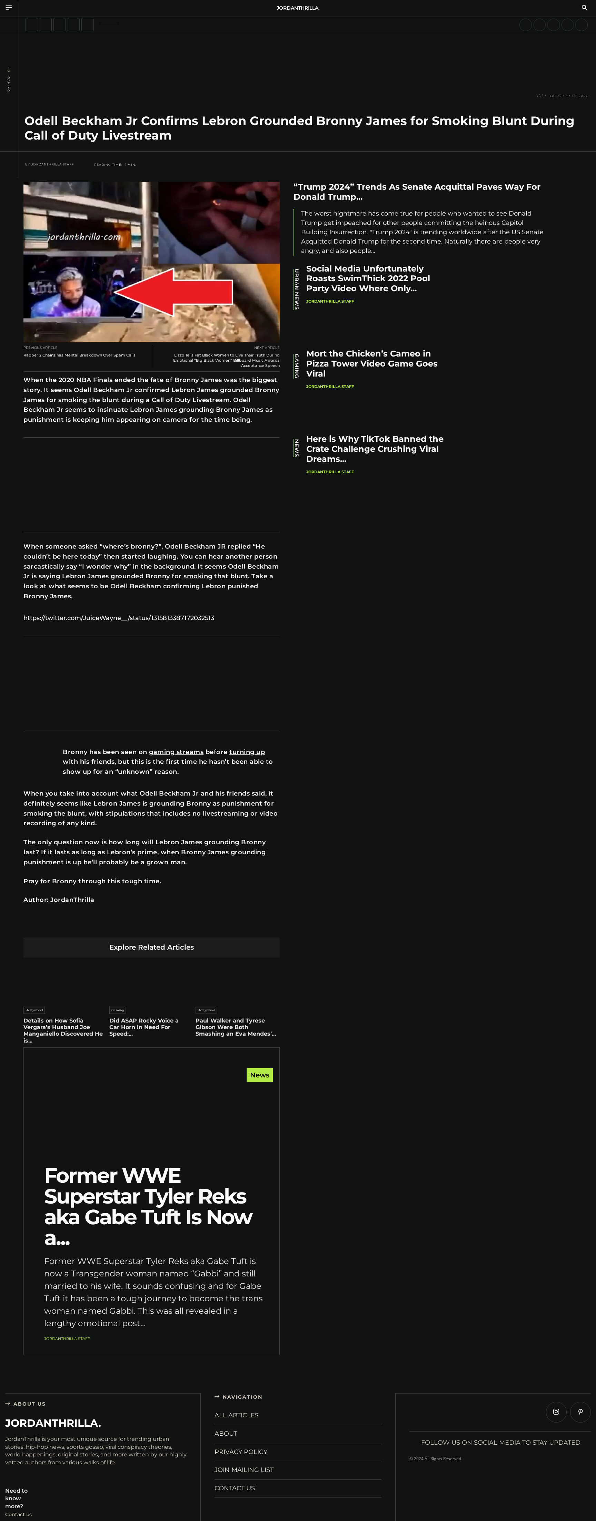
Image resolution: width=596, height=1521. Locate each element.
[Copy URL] (216, 926)
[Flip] (200, 926)
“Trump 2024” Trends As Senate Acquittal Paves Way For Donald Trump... (417, 192)
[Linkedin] (135, 926)
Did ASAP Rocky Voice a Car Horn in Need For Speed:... (144, 1027)
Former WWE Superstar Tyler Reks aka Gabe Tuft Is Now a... (148, 1206)
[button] (584, 8)
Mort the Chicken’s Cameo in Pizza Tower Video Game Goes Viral (372, 364)
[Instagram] (556, 1412)
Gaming (8, 84)
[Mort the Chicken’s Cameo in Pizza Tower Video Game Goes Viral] (508, 387)
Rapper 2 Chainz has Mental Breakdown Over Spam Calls (79, 355)
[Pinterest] (119, 926)
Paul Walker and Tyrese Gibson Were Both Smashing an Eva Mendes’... (236, 1027)
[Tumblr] (168, 926)
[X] (103, 926)
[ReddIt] (152, 926)
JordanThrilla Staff (52, 164)
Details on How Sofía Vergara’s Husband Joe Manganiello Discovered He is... (63, 1030)
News (259, 1075)
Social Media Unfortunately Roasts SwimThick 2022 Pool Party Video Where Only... (368, 279)
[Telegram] (184, 926)
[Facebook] (87, 926)
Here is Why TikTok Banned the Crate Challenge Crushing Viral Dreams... (375, 449)
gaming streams (176, 752)
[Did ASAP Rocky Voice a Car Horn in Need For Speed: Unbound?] (151, 980)
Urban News (296, 289)
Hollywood (34, 1010)
